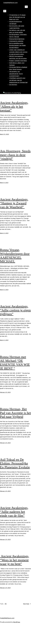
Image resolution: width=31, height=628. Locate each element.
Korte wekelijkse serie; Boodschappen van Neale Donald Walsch (17, 45)
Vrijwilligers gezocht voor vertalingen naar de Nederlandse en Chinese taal (18, 80)
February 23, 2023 (5, 392)
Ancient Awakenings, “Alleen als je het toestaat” (14, 106)
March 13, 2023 (4, 134)
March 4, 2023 (4, 182)
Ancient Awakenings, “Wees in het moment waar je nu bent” (14, 560)
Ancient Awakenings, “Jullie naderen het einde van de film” (14, 511)
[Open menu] (26, 7)
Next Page (27, 604)
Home (22, 39)
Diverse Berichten (15, 39)
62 (6, 604)
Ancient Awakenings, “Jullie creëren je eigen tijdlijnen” (15, 310)
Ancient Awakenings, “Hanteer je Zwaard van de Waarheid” (14, 203)
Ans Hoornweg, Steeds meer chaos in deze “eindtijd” (15, 155)
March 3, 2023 (4, 233)
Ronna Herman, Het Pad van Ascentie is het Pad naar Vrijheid (15, 413)
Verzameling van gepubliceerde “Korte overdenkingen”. (16, 74)
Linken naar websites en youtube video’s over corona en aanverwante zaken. (18, 52)
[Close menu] (4, 11)
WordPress (16, 622)
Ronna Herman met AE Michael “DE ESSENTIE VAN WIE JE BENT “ (15, 362)
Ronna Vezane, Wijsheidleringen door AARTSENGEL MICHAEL (15, 255)
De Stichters (13, 84)
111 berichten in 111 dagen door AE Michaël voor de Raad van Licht (17, 17)
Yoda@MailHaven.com (10, 2)
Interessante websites (16, 41)
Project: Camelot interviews (18, 60)
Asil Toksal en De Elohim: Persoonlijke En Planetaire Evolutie (15, 463)
